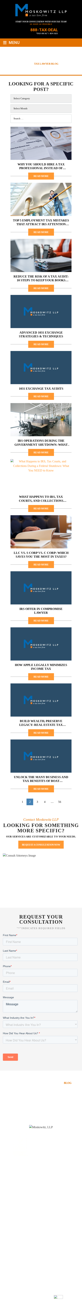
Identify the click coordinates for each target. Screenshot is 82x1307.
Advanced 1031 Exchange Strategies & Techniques (41, 334)
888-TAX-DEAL (44, 30)
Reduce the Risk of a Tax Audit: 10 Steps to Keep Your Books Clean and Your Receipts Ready (41, 278)
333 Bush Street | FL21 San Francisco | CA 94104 (38, 1201)
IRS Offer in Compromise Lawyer (41, 610)
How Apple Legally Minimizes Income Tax (41, 666)
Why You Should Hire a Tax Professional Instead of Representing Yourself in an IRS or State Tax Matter (41, 166)
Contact (41, 1087)
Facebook (27, 1177)
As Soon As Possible (41, 24)
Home (18, 1078)
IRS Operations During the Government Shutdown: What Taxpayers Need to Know (41, 443)
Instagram (55, 1177)
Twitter (45, 1177)
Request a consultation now (41, 844)
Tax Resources (49, 1083)
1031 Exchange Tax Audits (41, 388)
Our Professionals (53, 1078)
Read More (41, 176)
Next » (68, 802)
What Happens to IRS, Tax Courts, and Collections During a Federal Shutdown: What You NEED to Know (41, 499)
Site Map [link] (24, 1298)
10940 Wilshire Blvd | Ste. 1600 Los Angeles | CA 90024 (41, 1223)
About (30, 1078)
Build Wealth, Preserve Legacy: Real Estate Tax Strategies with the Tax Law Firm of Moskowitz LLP (41, 723)
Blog (68, 1083)
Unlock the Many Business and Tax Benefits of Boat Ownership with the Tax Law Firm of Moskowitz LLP (41, 779)
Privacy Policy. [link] (41, 1298)
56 (59, 801)
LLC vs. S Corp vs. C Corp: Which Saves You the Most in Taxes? (41, 554)
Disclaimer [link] (69, 1293)
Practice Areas (22, 1083)
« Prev (13, 802)
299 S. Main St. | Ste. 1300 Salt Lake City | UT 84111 (38, 1246)
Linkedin (36, 1177)
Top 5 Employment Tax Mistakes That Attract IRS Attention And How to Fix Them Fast (41, 222)
